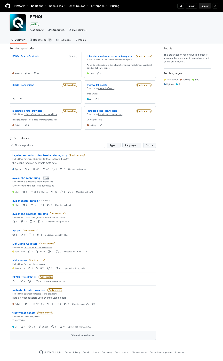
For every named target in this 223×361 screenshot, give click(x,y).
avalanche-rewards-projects (30, 213)
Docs (117, 352)
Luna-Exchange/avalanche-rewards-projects (44, 217)
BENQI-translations (24, 277)
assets (16, 230)
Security (87, 352)
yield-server (19, 260)
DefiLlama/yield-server (34, 264)
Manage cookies (139, 352)
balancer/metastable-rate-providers (40, 114)
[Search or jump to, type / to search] (180, 5)
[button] (113, 145)
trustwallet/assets (106, 88)
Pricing (114, 6)
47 (47, 169)
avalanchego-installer (26, 200)
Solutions (37, 6)
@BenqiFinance (79, 30)
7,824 (42, 251)
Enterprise (97, 6)
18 (51, 304)
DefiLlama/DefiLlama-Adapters (38, 247)
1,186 (41, 268)
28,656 (45, 327)
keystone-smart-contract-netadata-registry (39, 155)
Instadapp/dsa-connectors (110, 114)
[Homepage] (7, 5)
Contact (125, 352)
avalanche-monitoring (26, 178)
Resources (56, 6)
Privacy (76, 352)
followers (38, 30)
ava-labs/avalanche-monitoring (38, 181)
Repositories (42, 39)
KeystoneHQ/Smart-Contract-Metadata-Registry (46, 159)
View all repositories (82, 335)
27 (37, 73)
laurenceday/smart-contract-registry (115, 59)
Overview (20, 39)
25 (55, 192)
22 (25, 221)
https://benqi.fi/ (58, 30)
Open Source (77, 6)
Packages (65, 39)
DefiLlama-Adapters (25, 243)
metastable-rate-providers (28, 290)
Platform (19, 6)
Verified (34, 24)
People (82, 39)
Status (96, 352)
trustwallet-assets (23, 312)
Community (107, 352)
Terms (68, 352)
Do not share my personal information (167, 352)
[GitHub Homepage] (41, 352)
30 (29, 73)
